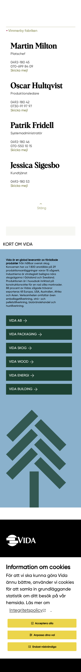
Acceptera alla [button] (44, 623)
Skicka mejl (19, 70)
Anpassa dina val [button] (44, 634)
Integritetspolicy (25, 610)
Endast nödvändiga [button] (44, 646)
